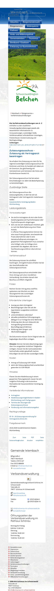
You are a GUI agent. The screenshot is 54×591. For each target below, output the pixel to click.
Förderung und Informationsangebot (25, 407)
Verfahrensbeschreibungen (20, 564)
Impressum (14, 549)
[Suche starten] (9, 18)
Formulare (14, 566)
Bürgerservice (16, 26)
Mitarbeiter (14, 560)
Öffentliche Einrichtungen (19, 577)
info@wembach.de (25, 466)
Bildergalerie (32, 26)
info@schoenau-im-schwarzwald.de (26, 508)
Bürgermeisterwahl (31, 22)
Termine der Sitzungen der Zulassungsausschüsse (21, 403)
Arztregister (15, 395)
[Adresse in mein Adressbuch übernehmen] (30, 480)
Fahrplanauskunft (19, 495)
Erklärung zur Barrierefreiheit (23, 47)
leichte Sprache (15, 556)
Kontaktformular (19, 468)
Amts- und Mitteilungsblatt (19, 575)
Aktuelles (14, 22)
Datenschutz (14, 551)
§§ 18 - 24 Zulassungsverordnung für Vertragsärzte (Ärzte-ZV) (22, 417)
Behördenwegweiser (17, 558)
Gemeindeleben (17, 38)
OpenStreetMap (19, 493)
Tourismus (33, 38)
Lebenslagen (14, 562)
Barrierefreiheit (15, 553)
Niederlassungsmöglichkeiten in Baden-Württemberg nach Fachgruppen (25, 399)
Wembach (15, 113)
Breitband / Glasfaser (19, 43)
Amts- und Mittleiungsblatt (21, 34)
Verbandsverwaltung (17, 572)
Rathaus (14, 30)
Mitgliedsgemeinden (17, 570)
